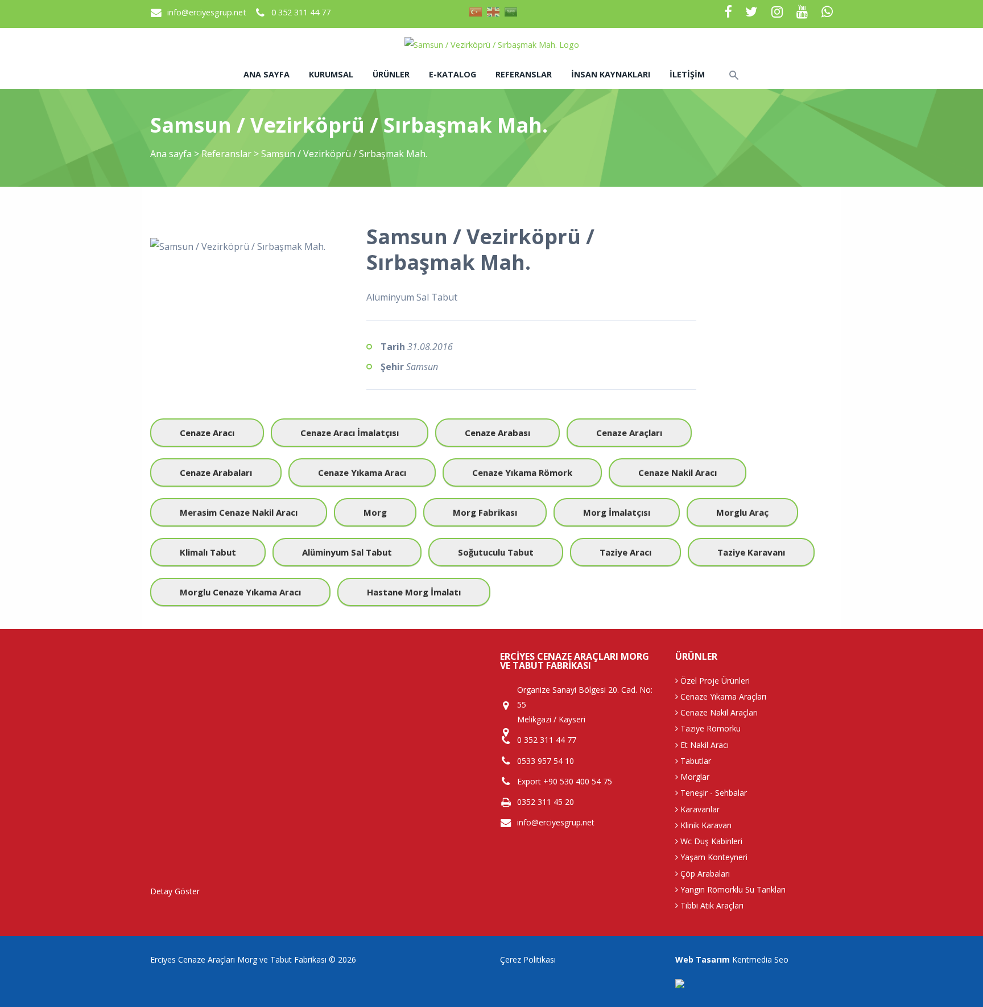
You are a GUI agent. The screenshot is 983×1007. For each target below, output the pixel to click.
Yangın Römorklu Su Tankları (732, 889)
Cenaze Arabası (497, 432)
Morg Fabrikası (485, 512)
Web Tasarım (702, 959)
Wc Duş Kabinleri (710, 841)
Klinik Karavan (705, 825)
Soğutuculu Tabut (496, 552)
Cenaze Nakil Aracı (677, 472)
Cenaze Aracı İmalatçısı (349, 432)
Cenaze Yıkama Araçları (722, 696)
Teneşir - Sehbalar (712, 792)
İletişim (687, 74)
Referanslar (523, 74)
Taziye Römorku (709, 728)
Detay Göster (175, 891)
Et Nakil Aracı (703, 744)
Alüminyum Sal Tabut (347, 552)
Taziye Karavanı (751, 552)
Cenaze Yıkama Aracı (362, 472)
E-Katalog (452, 74)
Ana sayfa (266, 74)
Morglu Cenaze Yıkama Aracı (240, 592)
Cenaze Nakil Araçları (718, 712)
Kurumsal (331, 74)
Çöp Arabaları (704, 873)
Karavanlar (699, 809)
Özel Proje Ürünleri (714, 680)
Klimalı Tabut (208, 552)
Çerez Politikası (528, 959)
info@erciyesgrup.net (206, 12)
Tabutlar (694, 760)
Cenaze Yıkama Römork (522, 472)
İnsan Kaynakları (610, 74)
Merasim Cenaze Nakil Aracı (239, 512)
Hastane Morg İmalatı (414, 592)
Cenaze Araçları (629, 432)
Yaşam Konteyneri (712, 857)
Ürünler (391, 74)
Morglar (693, 776)
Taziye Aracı (625, 552)
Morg (375, 512)
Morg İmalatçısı (616, 512)
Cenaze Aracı (207, 432)
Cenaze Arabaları (216, 472)
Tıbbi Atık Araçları (711, 905)
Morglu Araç (742, 512)
